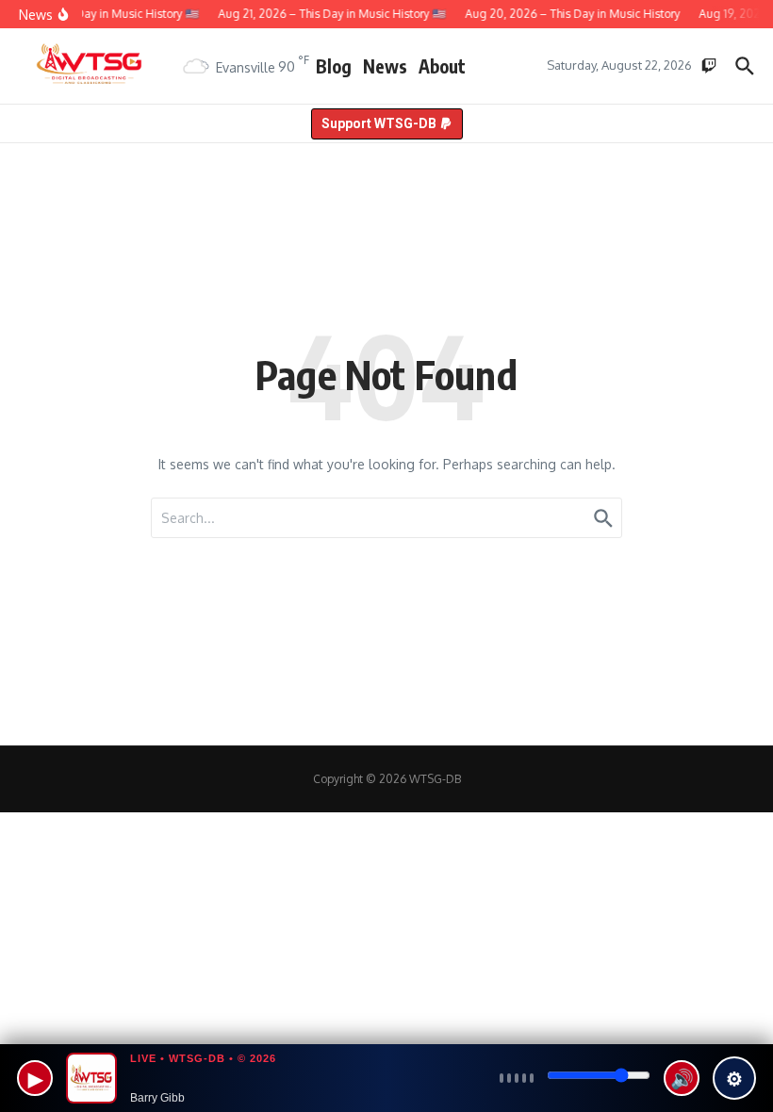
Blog (334, 66)
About (442, 66)
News (385, 66)
